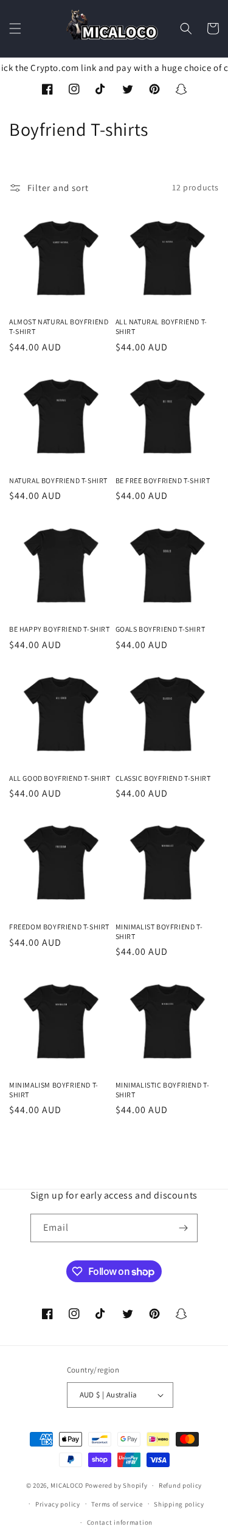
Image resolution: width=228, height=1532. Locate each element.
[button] (15, 28)
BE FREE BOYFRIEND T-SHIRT (163, 480)
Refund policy (180, 1485)
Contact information (120, 1522)
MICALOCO (66, 1485)
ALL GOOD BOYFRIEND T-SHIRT (60, 778)
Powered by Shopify (116, 1485)
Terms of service (116, 1504)
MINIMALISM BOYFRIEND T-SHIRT (53, 1089)
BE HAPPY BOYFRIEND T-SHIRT (59, 629)
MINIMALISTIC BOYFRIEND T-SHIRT (163, 1089)
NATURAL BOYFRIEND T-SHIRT (58, 480)
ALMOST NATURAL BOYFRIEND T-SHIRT (58, 326)
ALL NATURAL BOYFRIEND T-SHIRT (161, 326)
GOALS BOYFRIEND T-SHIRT (161, 629)
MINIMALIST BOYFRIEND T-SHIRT (159, 931)
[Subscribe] (183, 1228)
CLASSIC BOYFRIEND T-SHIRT (163, 778)
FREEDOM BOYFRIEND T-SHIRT (59, 926)
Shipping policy (179, 1504)
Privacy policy (57, 1504)
